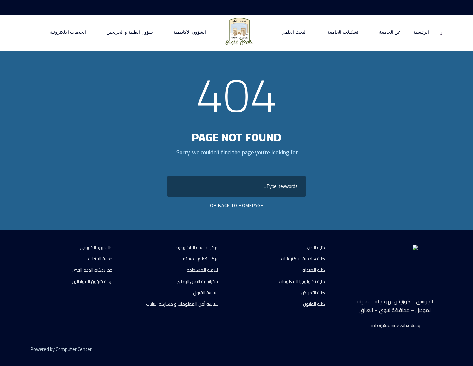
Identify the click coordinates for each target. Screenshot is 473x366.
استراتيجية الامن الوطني (197, 281)
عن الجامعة (390, 32)
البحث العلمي (294, 32)
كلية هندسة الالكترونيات (303, 258)
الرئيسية (421, 32)
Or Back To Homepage (236, 205)
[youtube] (429, 7)
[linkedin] (417, 350)
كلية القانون (314, 304)
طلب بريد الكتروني (96, 247)
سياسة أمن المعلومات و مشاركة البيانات (182, 304)
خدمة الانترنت (100, 258)
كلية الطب (316, 247)
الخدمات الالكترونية (68, 32)
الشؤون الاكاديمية (189, 32)
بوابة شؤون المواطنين (92, 281)
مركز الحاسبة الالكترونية (197, 247)
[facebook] (440, 7)
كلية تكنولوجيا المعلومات (302, 281)
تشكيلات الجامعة (342, 32)
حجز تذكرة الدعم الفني (92, 270)
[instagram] (417, 7)
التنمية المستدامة (203, 270)
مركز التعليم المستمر (200, 258)
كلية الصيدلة (313, 270)
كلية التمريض (313, 293)
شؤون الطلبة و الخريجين (130, 32)
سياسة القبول (206, 293)
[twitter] (428, 350)
